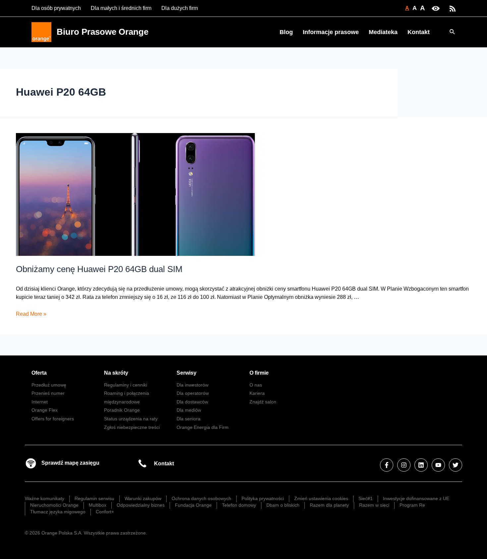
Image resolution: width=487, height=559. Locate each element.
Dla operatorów (193, 393)
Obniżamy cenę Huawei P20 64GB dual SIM (99, 269)
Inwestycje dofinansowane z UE (416, 498)
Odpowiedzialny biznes (141, 505)
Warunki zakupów (143, 498)
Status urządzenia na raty (131, 418)
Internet (39, 401)
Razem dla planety (329, 505)
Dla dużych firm (179, 8)
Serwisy (186, 373)
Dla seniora (188, 418)
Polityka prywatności (263, 498)
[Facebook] (386, 465)
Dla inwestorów (192, 385)
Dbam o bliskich (282, 505)
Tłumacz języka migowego (57, 511)
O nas (255, 385)
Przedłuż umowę (48, 385)
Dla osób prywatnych (56, 8)
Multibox (97, 505)
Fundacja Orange (193, 505)
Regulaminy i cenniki (125, 385)
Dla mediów (189, 410)
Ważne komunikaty (44, 498)
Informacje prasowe (331, 32)
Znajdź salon (262, 401)
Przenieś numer (48, 393)
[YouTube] (438, 465)
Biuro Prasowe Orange (102, 32)
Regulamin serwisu (94, 498)
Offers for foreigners (52, 418)
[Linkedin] (421, 465)
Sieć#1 (365, 498)
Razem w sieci (374, 505)
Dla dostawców (192, 401)
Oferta (39, 373)
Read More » (31, 314)
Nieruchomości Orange (54, 505)
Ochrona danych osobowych (201, 498)
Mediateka (383, 32)
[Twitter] (455, 465)
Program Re (412, 505)
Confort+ (105, 511)
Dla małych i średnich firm (121, 8)
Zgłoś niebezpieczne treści (132, 427)
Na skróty (116, 373)
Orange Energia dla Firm (203, 427)
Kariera (257, 393)
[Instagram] (403, 465)
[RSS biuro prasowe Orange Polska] (453, 8)
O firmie (259, 373)
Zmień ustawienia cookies (321, 498)
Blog (286, 32)
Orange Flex (44, 410)
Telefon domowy (239, 505)
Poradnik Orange (122, 410)
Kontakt (418, 32)
